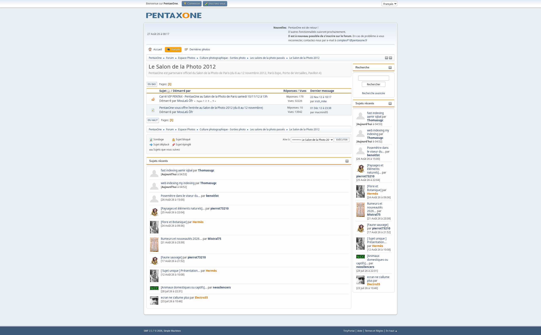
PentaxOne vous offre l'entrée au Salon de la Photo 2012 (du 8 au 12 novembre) (211, 108)
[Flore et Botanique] (374, 188)
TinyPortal (349, 330)
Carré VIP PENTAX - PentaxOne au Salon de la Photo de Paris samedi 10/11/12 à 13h (213, 96)
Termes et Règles (374, 330)
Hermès (372, 194)
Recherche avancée (373, 93)
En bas (152, 84)
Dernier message (322, 91)
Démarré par (182, 91)
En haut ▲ (391, 330)
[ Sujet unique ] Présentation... (377, 240)
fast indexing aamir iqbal (375, 115)
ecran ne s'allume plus (378, 279)
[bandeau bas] (390, 58)
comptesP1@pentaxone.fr (352, 40)
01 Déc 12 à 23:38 (320, 108)
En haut (153, 120)
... (211, 100)
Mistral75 (374, 214)
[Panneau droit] (386, 58)
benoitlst (373, 155)
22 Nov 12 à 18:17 (320, 97)
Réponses (290, 91)
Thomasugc (375, 120)
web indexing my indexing (378, 132)
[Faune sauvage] (377, 225)
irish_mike (321, 101)
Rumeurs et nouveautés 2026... (375, 207)
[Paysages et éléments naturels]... (375, 169)
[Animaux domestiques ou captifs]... (372, 259)
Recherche (362, 67)
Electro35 (373, 284)
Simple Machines (172, 330)
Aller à (286, 139)
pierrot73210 (365, 176)
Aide (359, 330)
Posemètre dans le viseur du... (377, 149)
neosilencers (365, 267)
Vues (302, 91)
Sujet (163, 91)
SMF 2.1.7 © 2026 (153, 330)
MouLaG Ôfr (185, 101)
